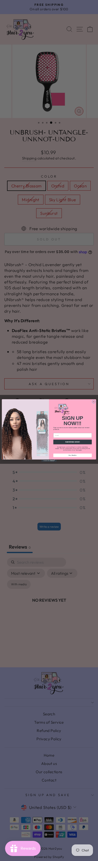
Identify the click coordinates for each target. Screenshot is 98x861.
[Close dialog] (93, 401)
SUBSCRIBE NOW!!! (72, 442)
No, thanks (72, 455)
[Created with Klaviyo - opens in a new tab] (49, 461)
